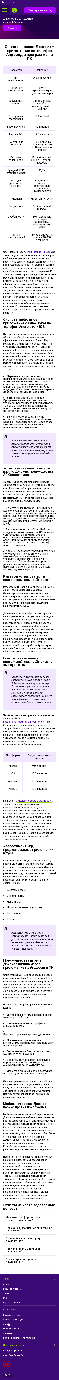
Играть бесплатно (11, 1302)
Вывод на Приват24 (12, 1351)
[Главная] (3, 3)
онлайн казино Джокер (37, 252)
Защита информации (13, 1320)
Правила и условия (12, 1315)
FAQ (5, 1298)
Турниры (7, 1293)
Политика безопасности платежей (19, 1338)
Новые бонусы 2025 (12, 1289)
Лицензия (7, 1333)
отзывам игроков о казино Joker (34, 800)
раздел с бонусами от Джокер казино (24, 721)
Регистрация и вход (40, 10)
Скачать (12, 28)
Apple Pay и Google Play (13, 1355)
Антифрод (8, 1324)
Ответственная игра (12, 1329)
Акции (6, 1284)
